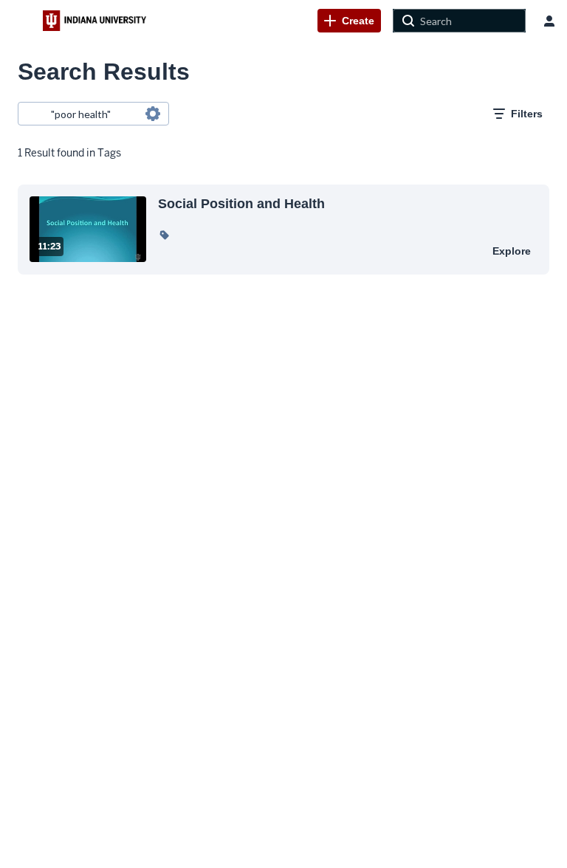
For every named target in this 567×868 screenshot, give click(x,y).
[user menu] (549, 20)
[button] (164, 235)
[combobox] (92, 113)
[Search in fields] (152, 113)
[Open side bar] (21, 20)
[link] (349, 20)
